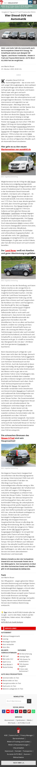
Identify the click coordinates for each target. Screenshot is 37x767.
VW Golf (5, 656)
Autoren (27, 754)
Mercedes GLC (8, 659)
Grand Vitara (22, 127)
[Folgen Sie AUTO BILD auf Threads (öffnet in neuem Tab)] (25, 711)
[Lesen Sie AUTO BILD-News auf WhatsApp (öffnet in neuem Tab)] (33, 711)
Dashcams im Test (9, 686)
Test (5, 3)
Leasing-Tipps (24, 657)
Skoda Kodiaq (8, 667)
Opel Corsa (7, 662)
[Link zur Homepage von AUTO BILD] (1, 2)
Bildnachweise (18, 757)
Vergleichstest (13, 3)
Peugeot (25, 305)
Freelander (21, 344)
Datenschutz (14, 735)
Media (29, 720)
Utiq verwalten (18, 748)
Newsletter (19, 696)
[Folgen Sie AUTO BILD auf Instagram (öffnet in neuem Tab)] (12, 711)
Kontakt (18, 751)
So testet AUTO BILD (14, 754)
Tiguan (13, 196)
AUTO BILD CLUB (24, 723)
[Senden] (29, 701)
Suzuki (12, 122)
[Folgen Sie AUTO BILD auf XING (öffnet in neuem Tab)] (16, 711)
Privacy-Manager (26, 735)
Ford (20, 308)
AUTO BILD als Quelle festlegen (12, 622)
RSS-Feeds (12, 723)
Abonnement (9, 720)
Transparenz (27, 751)
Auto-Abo (6, 647)
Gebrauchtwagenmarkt (11, 636)
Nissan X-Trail (8, 438)
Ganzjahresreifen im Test (12, 683)
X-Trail (16, 209)
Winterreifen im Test (10, 681)
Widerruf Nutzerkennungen (18, 745)
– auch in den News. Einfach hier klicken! (16, 7)
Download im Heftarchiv (20, 569)
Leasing (5, 639)
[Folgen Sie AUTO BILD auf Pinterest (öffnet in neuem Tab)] (20, 711)
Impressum (9, 751)
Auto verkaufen (8, 644)
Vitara (3, 124)
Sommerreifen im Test (11, 678)
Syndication (20, 720)
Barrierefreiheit (18, 738)
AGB (5, 735)
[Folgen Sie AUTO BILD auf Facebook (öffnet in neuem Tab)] (3, 711)
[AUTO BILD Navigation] (35, 2)
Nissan (20, 206)
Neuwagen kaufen (9, 642)
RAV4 (30, 134)
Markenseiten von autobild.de (16, 149)
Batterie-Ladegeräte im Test (13, 689)
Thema (22, 114)
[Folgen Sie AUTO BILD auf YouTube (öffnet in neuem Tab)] (8, 711)
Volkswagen (5, 213)
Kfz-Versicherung (25, 654)
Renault (20, 391)
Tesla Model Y (8, 664)
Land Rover (15, 213)
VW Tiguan (32, 182)
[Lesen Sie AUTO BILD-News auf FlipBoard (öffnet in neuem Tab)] (29, 711)
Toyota (3, 132)
